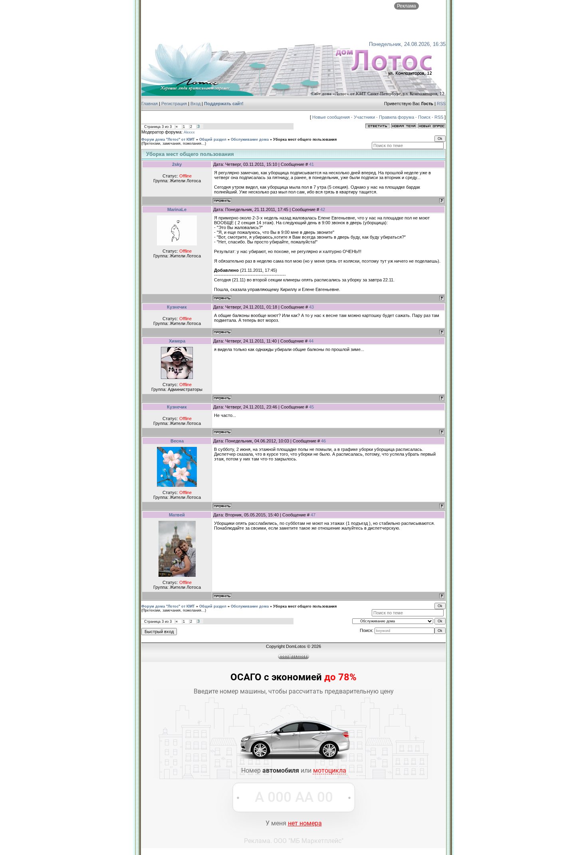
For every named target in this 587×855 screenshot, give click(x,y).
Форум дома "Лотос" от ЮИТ (168, 140)
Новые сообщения (331, 117)
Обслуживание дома (250, 140)
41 (311, 164)
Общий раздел (212, 140)
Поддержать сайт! (224, 103)
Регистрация (174, 103)
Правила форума (396, 117)
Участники (364, 117)
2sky (177, 164)
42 (322, 209)
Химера (177, 341)
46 (323, 440)
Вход (195, 103)
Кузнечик (177, 307)
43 (311, 307)
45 (311, 407)
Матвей (177, 514)
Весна (177, 440)
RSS (441, 103)
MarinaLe (176, 209)
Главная (149, 103)
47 (313, 514)
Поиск (424, 117)
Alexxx (189, 132)
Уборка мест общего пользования (305, 140)
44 (311, 341)
